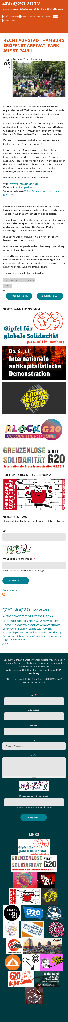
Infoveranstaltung (47, 625)
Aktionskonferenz (17, 616)
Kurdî (56, 16)
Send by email (50, 296)
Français (32, 16)
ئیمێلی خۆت (34, 710)
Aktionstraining (23, 625)
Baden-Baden (28, 628)
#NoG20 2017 (21, 3)
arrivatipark (23, 187)
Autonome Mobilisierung (17, 636)
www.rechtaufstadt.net (23, 183)
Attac (15, 639)
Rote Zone (23, 632)
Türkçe (14, 20)
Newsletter (50, 621)
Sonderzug (55, 632)
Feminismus (55, 636)
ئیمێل (5, 530)
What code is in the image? (18, 558)
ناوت (34, 694)
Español (6, 20)
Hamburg (9, 621)
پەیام (34, 754)
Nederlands (15, 16)
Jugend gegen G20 (29, 621)
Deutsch (40, 16)
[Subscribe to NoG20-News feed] (34, 594)
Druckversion (19, 296)
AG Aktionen (39, 636)
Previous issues (11, 590)
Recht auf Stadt (27, 280)
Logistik (7, 639)
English (24, 16)
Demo (6, 625)
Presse (37, 616)
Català (5, 16)
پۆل (34, 739)
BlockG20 (40, 610)
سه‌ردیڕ (34, 724)
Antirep (14, 628)
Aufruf (7, 286)
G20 (6, 280)
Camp (48, 616)
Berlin (6, 628)
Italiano (48, 16)
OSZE (22, 639)
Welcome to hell (38, 632)
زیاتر (4, 643)
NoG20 (14, 280)
